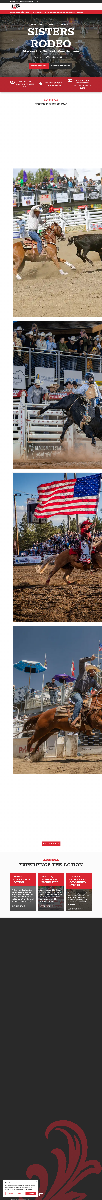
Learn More (45, 906)
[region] (20, 1188)
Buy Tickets (17, 906)
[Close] (37, 1181)
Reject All (20, 1193)
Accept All (31, 1193)
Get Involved (74, 909)
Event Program (38, 66)
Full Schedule (51, 844)
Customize (10, 1193)
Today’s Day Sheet (60, 66)
